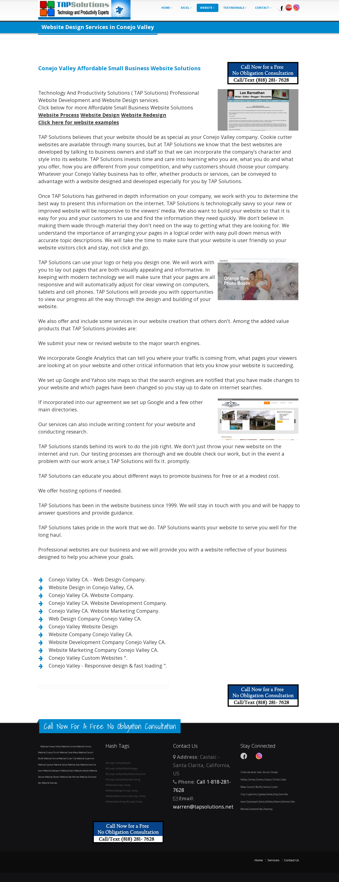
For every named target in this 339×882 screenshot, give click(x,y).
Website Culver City (67, 758)
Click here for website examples (78, 122)
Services (274, 860)
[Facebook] (281, 7)
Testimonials (234, 8)
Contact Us (291, 860)
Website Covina (51, 758)
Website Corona (84, 746)
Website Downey (50, 782)
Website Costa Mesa (68, 752)
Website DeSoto (81, 770)
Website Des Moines (70, 776)
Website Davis (67, 770)
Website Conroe (69, 746)
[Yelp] (288, 7)
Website (206, 8)
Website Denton (52, 776)
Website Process (58, 114)
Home (166, 8)
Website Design (100, 114)
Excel (185, 8)
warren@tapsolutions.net (203, 806)
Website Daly (74, 764)
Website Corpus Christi (48, 752)
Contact (262, 8)
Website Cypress (46, 764)
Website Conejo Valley (50, 746)
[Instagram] (296, 7)
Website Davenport (52, 770)
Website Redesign (143, 114)
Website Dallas (61, 764)
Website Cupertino (85, 758)
